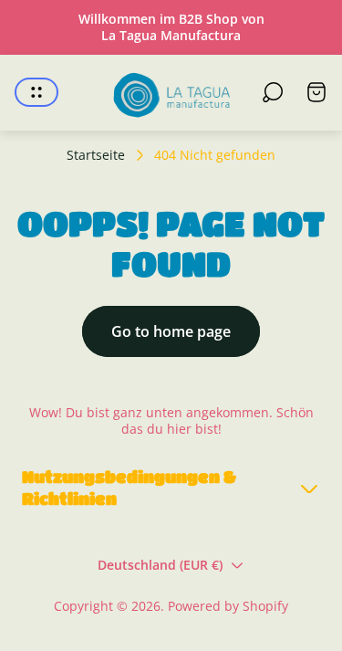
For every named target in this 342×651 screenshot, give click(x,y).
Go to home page (171, 331)
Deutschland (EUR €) (160, 564)
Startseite (96, 155)
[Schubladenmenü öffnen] (36, 92)
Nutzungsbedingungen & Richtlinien (129, 487)
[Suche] (273, 92)
